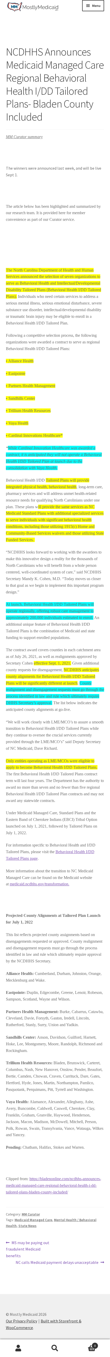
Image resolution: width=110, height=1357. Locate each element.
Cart (84, 1344)
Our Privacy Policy (21, 1320)
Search (55, 1348)
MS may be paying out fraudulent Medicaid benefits (28, 1249)
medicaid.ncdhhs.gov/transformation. (39, 884)
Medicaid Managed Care (33, 1220)
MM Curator (31, 1214)
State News (27, 1225)
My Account (18, 1348)
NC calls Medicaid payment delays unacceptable (57, 1263)
